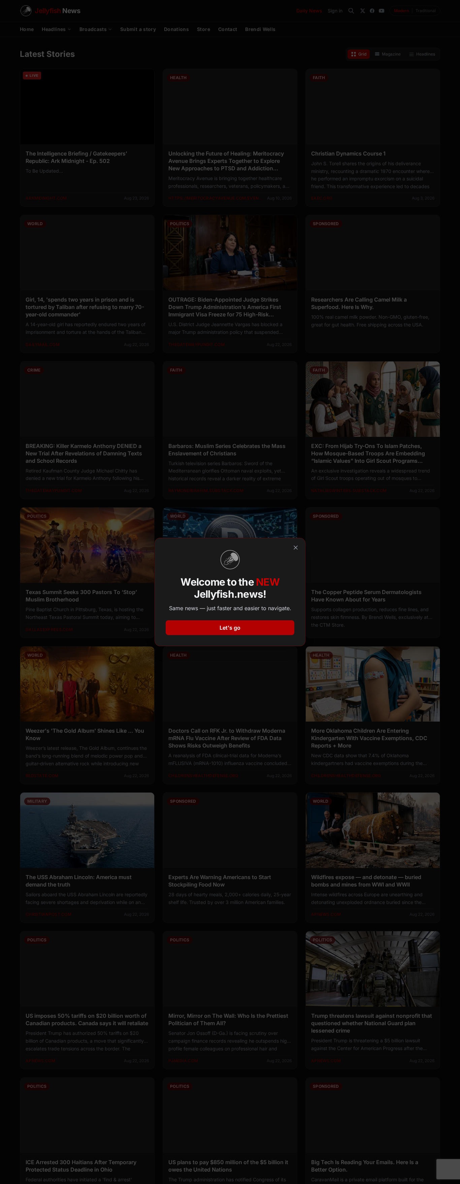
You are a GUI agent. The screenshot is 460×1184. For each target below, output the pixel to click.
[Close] (295, 547)
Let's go (230, 627)
